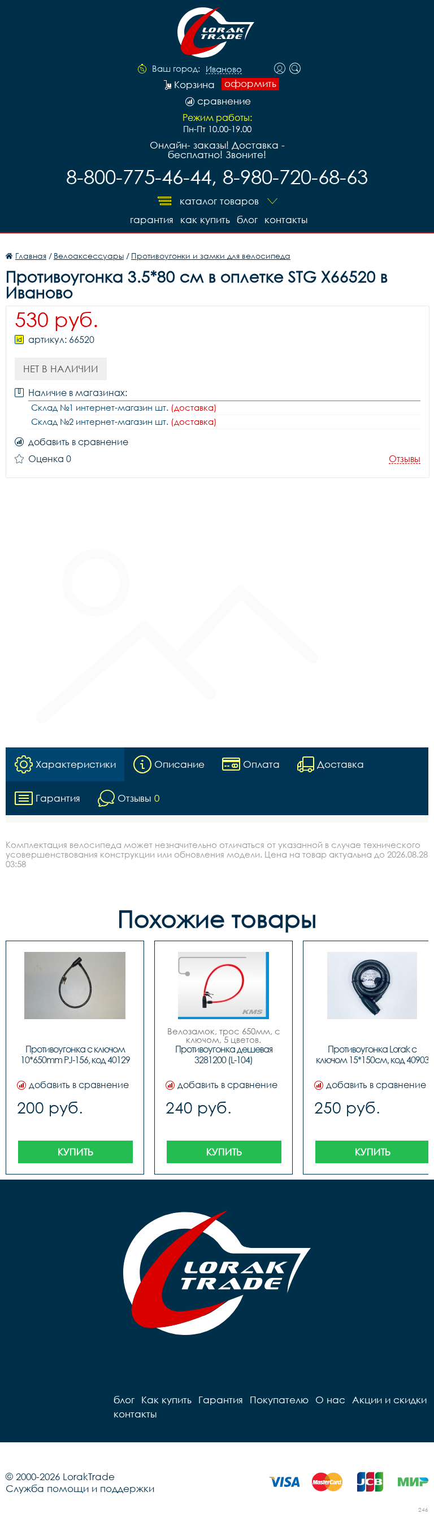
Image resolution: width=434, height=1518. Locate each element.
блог (247, 219)
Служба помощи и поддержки (80, 1488)
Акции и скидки (389, 1400)
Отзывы (404, 459)
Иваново (224, 69)
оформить (250, 83)
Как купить (205, 219)
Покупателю (279, 1400)
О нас (330, 1400)
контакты (285, 219)
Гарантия (151, 219)
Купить (75, 1152)
